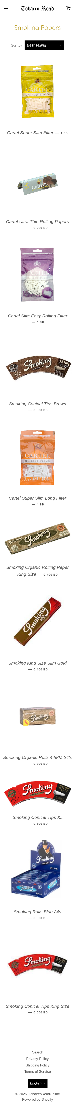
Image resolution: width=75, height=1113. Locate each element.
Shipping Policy (38, 1065)
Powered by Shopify (37, 1099)
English (35, 1083)
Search (37, 1052)
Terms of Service (37, 1072)
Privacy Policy (37, 1059)
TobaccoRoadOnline (44, 1094)
